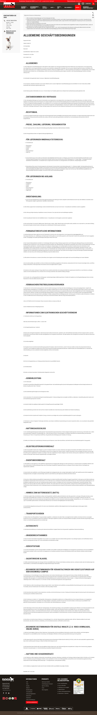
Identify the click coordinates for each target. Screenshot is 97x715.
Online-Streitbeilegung (30, 703)
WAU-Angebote (45, 693)
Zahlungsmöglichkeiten (31, 697)
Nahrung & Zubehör (46, 685)
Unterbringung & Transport (47, 687)
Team (27, 687)
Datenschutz (28, 699)
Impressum (28, 701)
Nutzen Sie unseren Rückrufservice (11, 35)
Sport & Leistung (45, 689)
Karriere (27, 689)
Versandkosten (29, 695)
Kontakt (88, 3)
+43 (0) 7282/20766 (11, 24)
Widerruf (28, 691)
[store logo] (9, 5)
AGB (27, 685)
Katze (43, 691)
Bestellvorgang (29, 693)
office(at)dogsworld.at (6, 693)
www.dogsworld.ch (77, 238)
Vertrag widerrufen (32, 705)
